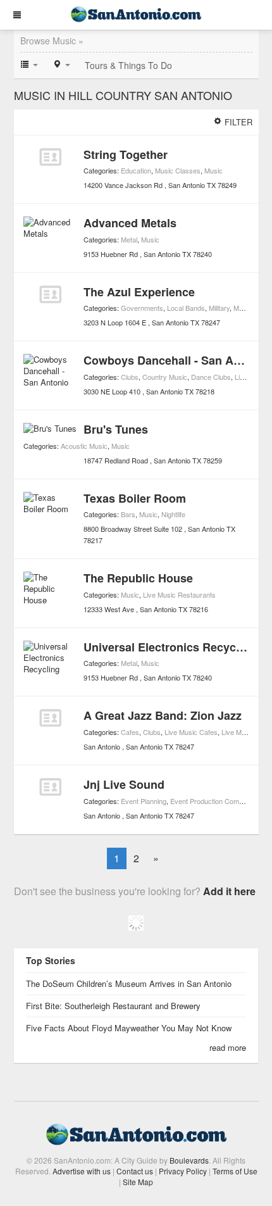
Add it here (229, 891)
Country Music (164, 377)
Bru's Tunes (115, 429)
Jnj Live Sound (123, 784)
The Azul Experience (139, 292)
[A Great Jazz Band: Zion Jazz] (50, 718)
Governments (142, 308)
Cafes (130, 732)
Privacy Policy (183, 1170)
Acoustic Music (84, 446)
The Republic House (138, 578)
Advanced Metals (129, 223)
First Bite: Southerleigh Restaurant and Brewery (113, 1006)
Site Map (138, 1181)
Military (219, 308)
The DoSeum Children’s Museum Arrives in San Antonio (129, 983)
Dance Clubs (211, 377)
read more (227, 1047)
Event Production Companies (214, 801)
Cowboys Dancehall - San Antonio (175, 360)
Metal (129, 239)
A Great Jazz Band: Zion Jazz (162, 715)
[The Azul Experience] (50, 294)
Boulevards (189, 1160)
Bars (128, 514)
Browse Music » (51, 40)
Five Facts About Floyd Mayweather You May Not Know (129, 1028)
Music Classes (178, 170)
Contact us (134, 1170)
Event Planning (143, 801)
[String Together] (50, 157)
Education (136, 170)
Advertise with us (82, 1170)
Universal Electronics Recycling (169, 647)
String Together (125, 154)
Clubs (130, 377)
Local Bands (186, 308)
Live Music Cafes (191, 732)
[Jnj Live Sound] (50, 787)
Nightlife (173, 514)
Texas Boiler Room (134, 498)
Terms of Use (235, 1170)
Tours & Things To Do (128, 65)
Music (213, 170)
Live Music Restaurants (179, 594)
